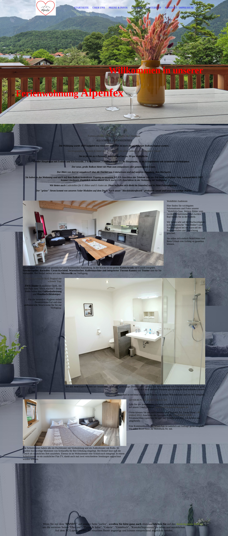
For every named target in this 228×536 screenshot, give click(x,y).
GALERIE (136, 7)
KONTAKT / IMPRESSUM (179, 7)
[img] (42, 7)
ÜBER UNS (98, 7)
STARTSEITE (81, 7)
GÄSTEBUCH (153, 7)
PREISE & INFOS (118, 7)
